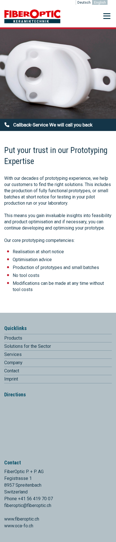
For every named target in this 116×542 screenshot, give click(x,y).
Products (13, 338)
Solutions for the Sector (27, 346)
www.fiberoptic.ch (21, 519)
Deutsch (84, 2)
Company (13, 362)
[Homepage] (32, 22)
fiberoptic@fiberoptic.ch (27, 505)
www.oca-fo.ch (18, 525)
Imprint (11, 379)
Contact (11, 370)
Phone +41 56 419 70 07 (28, 498)
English (100, 2)
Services (13, 354)
